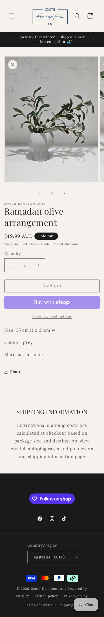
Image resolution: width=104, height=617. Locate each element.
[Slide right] (64, 192)
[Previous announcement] (10, 39)
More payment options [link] (52, 316)
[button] (11, 16)
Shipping (36, 244)
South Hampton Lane (49, 589)
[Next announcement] (93, 39)
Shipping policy (72, 605)
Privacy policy (76, 596)
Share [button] (16, 371)
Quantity (12, 253)
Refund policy (46, 596)
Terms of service (39, 605)
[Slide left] (39, 192)
